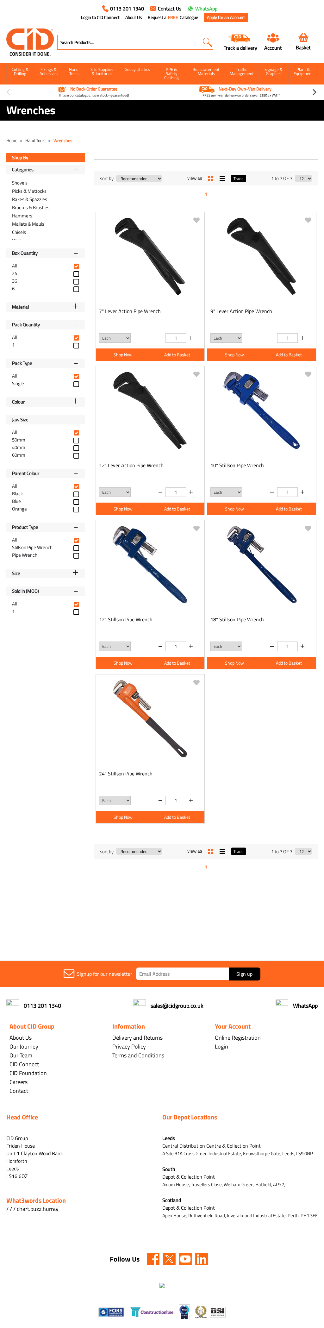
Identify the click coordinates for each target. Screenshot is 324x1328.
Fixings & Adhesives (49, 71)
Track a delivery (240, 47)
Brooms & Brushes (30, 207)
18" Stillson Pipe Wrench (237, 619)
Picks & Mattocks (29, 191)
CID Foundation (28, 1073)
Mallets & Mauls (28, 224)
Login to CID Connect (100, 17)
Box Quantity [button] (25, 253)
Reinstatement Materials (206, 71)
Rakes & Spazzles (29, 199)
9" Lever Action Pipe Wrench (241, 311)
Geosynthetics (137, 69)
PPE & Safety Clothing (171, 73)
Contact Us (169, 8)
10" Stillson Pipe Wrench (237, 465)
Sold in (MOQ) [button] (25, 591)
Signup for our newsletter (104, 974)
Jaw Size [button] (20, 419)
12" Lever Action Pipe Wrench (131, 465)
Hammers (22, 215)
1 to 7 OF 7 (281, 178)
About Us (133, 17)
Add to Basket (177, 354)
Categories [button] (23, 169)
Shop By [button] (20, 157)
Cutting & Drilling (20, 71)
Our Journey (23, 1046)
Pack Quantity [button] (26, 324)
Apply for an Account (226, 17)
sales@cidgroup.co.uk (177, 1005)
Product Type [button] (25, 527)
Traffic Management (242, 71)
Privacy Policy (129, 1046)
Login (221, 1046)
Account (273, 47)
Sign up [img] (244, 974)
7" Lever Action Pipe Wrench (130, 311)
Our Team (20, 1055)
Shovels (20, 182)
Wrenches (62, 140)
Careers (18, 1082)
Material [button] (20, 306)
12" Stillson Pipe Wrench (126, 619)
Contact (18, 1091)
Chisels (19, 232)
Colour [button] (18, 401)
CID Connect (24, 1064)
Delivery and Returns (137, 1037)
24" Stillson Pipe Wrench (126, 773)
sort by (107, 178)
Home (12, 140)
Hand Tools (73, 71)
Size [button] (16, 573)
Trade (239, 178)
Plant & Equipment (303, 71)
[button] (207, 42)
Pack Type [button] (22, 363)
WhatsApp (206, 8)
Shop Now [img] (123, 354)
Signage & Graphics (274, 71)
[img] (153, 1259)
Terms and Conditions (138, 1055)
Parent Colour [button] (25, 473)
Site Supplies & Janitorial (101, 71)
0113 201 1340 (127, 8)
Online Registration (238, 1037)
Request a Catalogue (173, 17)
